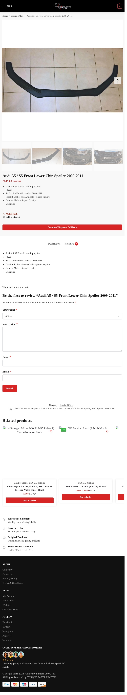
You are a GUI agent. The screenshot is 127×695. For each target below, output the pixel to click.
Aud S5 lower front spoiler (27, 408)
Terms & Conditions (12, 583)
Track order (8, 600)
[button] (119, 6)
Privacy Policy (9, 578)
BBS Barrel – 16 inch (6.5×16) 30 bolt (85, 486)
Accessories (21, 483)
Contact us (7, 574)
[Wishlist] (51, 431)
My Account (8, 596)
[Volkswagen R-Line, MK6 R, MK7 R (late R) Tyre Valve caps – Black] (29, 452)
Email (6, 371)
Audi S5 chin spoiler (80, 408)
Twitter (6, 626)
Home (5, 16)
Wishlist (6, 605)
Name (6, 357)
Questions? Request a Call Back (62, 227)
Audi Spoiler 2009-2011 (102, 408)
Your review (10, 324)
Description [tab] (54, 243)
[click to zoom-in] (62, 80)
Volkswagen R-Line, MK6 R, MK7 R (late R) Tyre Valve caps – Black (29, 488)
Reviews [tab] (71, 243)
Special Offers (17, 16)
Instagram (7, 631)
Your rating (9, 309)
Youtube (6, 640)
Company (7, 569)
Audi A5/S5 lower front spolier (55, 408)
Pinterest (6, 635)
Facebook (7, 622)
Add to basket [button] (29, 500)
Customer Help (10, 609)
